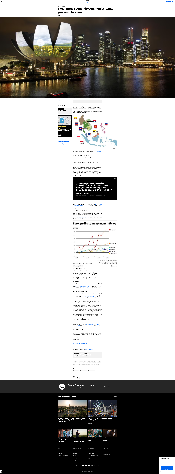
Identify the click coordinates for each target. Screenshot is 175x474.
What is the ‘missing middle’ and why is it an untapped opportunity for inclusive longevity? (64, 438)
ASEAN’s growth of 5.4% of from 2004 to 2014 (83, 286)
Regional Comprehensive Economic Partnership (83, 311)
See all (115, 396)
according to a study (85, 287)
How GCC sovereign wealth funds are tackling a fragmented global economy (101, 419)
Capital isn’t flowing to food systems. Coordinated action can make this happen (79, 438)
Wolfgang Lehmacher (61, 100)
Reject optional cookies (167, 466)
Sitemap (87, 469)
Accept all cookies (166, 469)
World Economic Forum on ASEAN (79, 101)
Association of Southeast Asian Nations (92, 106)
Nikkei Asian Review (88, 349)
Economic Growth (62, 6)
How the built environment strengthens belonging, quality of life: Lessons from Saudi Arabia (71, 420)
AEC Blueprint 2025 (97, 151)
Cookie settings (167, 471)
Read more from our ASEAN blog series (80, 343)
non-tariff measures (96, 278)
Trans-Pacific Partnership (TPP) (90, 296)
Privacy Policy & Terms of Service (87, 468)
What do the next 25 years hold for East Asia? (81, 342)
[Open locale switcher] (1, 471)
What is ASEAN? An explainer (78, 340)
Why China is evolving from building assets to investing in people (95, 438)
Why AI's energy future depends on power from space (110, 438)
